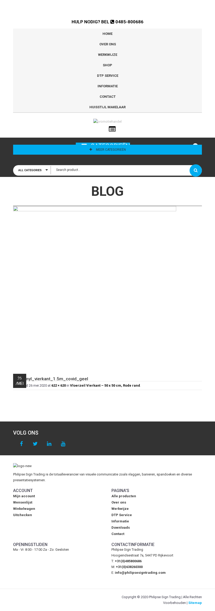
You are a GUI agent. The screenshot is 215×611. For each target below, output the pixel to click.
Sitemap (195, 603)
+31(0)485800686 (128, 561)
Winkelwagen (24, 509)
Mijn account (24, 496)
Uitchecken (22, 515)
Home (107, 34)
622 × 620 (58, 385)
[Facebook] (21, 444)
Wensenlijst (22, 502)
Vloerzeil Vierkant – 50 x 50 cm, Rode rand (105, 385)
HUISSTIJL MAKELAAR (107, 107)
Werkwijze (107, 55)
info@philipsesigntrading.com (140, 573)
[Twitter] (35, 444)
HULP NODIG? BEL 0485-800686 (107, 21)
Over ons (107, 44)
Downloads (120, 527)
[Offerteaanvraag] (112, 129)
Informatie (108, 86)
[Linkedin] (49, 444)
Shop (107, 65)
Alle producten (123, 496)
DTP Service (107, 76)
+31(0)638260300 (129, 567)
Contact (108, 97)
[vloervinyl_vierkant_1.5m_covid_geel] (107, 287)
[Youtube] (63, 444)
